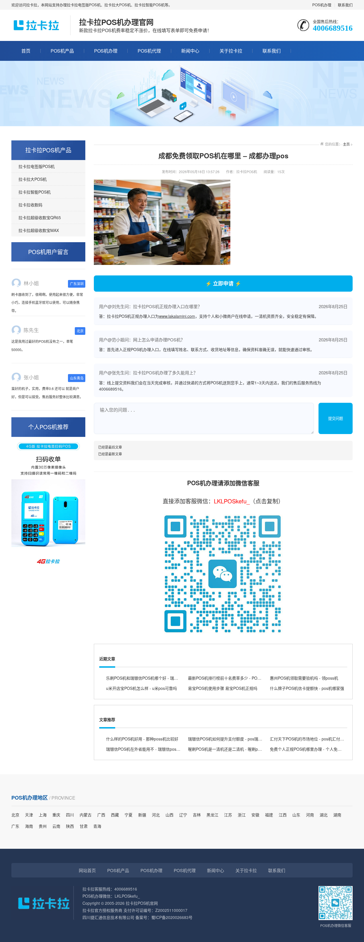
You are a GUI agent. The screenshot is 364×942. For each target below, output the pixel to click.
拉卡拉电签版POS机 (36, 166)
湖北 (324, 814)
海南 (29, 826)
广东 (15, 826)
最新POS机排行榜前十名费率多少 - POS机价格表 (232, 678)
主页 (346, 144)
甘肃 (84, 826)
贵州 (43, 826)
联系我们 (345, 4)
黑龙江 (212, 814)
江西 (283, 814)
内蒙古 (86, 814)
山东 (296, 814)
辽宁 (183, 814)
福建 (269, 814)
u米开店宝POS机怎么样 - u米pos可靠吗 (141, 688)
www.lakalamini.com (177, 316)
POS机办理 (321, 4)
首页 (25, 50)
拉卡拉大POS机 (32, 179)
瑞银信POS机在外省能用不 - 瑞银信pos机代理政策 (151, 749)
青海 (97, 826)
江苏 (228, 814)
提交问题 (335, 418)
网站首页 (87, 870)
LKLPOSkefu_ (232, 501)
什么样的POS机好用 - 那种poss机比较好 (142, 739)
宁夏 (129, 814)
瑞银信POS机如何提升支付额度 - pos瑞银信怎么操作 (235, 739)
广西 (101, 814)
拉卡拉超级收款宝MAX (38, 230)
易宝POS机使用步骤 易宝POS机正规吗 (222, 688)
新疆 (142, 814)
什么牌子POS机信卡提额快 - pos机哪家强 (307, 688)
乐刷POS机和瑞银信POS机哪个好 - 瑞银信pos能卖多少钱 (157, 678)
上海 (43, 814)
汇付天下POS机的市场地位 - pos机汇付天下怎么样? (316, 739)
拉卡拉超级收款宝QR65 (39, 217)
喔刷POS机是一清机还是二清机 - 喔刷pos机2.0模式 (234, 749)
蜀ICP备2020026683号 (172, 917)
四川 (70, 814)
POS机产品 (62, 50)
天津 (29, 814)
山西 (169, 814)
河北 (156, 814)
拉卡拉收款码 (30, 205)
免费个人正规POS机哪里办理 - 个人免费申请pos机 (315, 749)
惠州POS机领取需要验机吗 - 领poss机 (304, 678)
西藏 (115, 814)
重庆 (56, 814)
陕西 (70, 826)
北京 (15, 814)
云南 (56, 826)
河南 (310, 814)
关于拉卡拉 (231, 50)
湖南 (337, 814)
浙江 (242, 814)
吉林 (197, 814)
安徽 (255, 814)
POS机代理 (149, 50)
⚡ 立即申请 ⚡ (223, 283)
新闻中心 (190, 50)
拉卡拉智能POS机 (34, 192)
